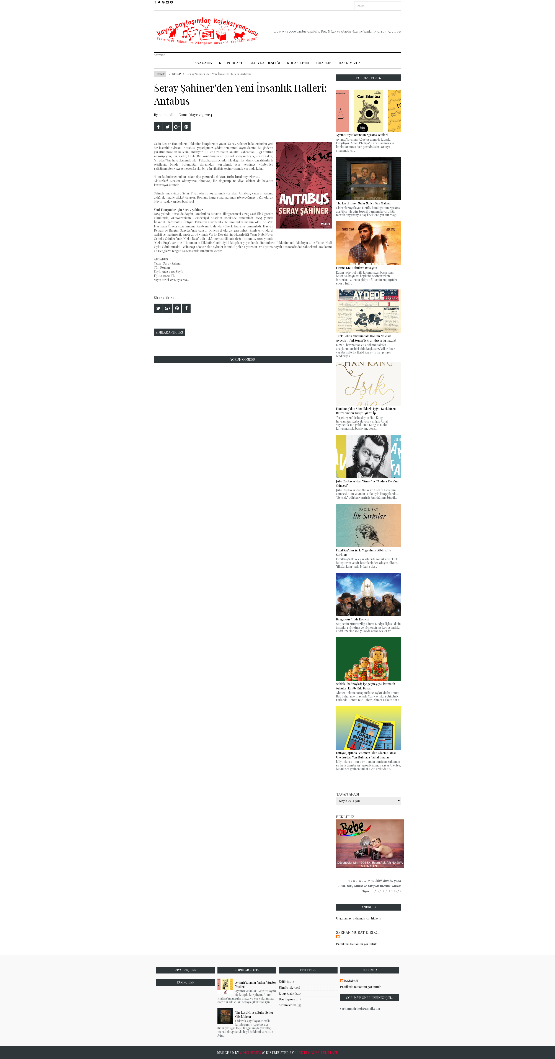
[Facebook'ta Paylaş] (158, 126)
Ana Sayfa (203, 63)
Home (160, 74)
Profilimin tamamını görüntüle (356, 944)
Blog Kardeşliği (265, 63)
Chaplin (324, 63)
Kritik (282, 982)
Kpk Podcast (231, 63)
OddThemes (250, 1053)
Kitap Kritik (286, 993)
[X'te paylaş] (167, 126)
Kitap (176, 74)
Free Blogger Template (316, 1053)
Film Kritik (286, 987)
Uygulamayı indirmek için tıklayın (358, 918)
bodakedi (166, 114)
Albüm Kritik (287, 1005)
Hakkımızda (350, 63)
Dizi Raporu (287, 999)
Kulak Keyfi (298, 63)
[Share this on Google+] (177, 126)
